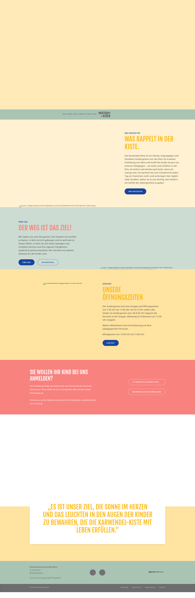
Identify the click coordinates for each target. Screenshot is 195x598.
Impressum (136, 587)
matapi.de (124, 587)
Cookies (162, 587)
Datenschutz (150, 587)
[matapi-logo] (104, 114)
